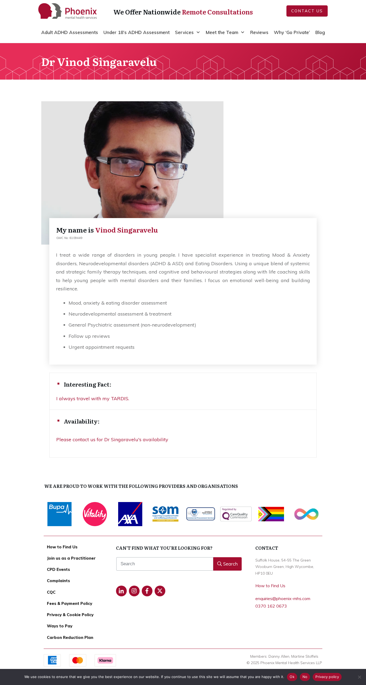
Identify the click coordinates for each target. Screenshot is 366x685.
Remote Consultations (217, 11)
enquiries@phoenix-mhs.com (282, 598)
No (305, 677)
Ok (292, 677)
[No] (359, 677)
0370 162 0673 (271, 606)
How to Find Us (270, 585)
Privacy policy (327, 677)
